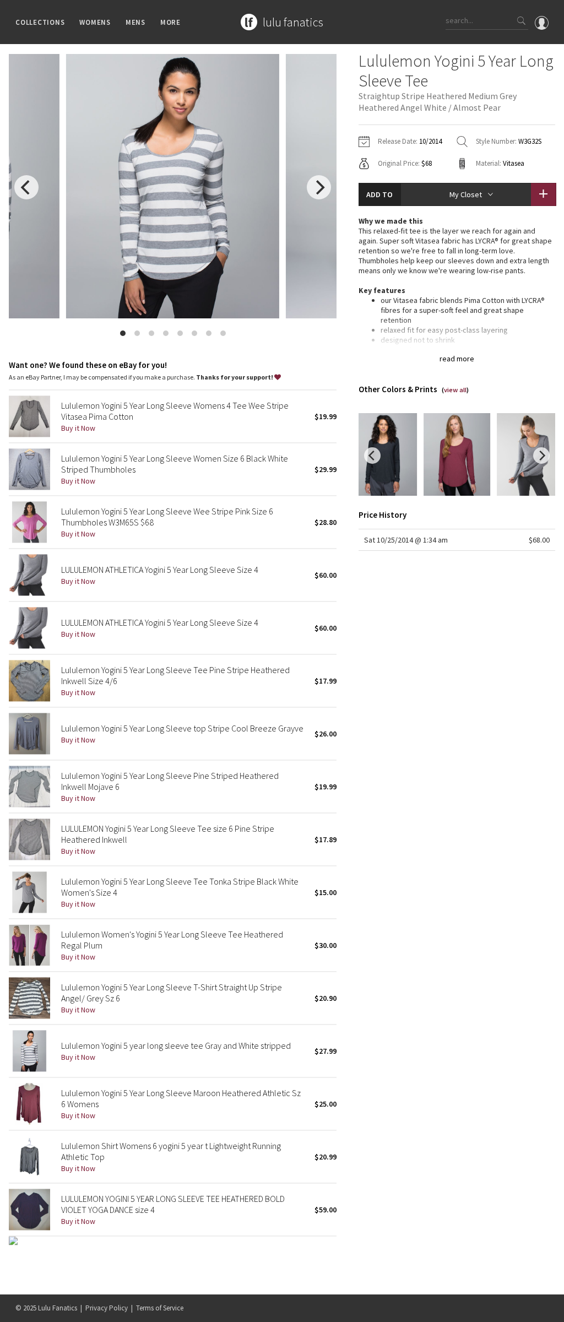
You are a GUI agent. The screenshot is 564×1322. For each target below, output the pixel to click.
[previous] (26, 187)
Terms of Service (159, 1308)
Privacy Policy (106, 1308)
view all (455, 390)
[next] (319, 187)
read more (457, 359)
